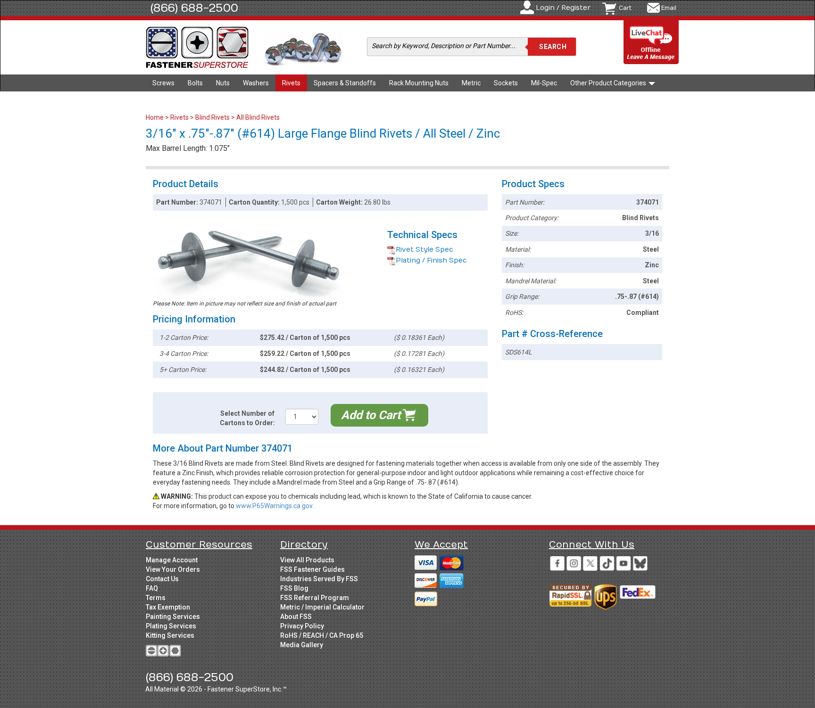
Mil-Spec (544, 83)
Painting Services (173, 616)
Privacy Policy (302, 626)
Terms (156, 597)
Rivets (291, 83)
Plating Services (171, 626)
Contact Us (162, 579)
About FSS (296, 616)
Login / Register (563, 8)
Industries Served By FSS (319, 579)
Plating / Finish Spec (431, 260)
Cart (625, 8)
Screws (163, 83)
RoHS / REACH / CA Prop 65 (321, 635)
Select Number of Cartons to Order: (247, 418)
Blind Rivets (212, 117)
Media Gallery (301, 645)
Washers (256, 83)
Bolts (195, 83)
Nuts (223, 83)
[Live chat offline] (651, 42)
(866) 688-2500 (194, 8)
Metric (471, 83)
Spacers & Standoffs (345, 83)
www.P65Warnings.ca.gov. (275, 506)
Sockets (506, 83)
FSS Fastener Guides (312, 569)
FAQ (152, 588)
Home (155, 117)
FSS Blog (294, 588)
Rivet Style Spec (424, 250)
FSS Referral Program (314, 597)
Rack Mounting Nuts (419, 83)
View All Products (307, 560)
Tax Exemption (168, 607)
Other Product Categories (609, 83)
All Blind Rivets (258, 117)
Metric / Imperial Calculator (322, 607)
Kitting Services (170, 635)
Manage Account (172, 560)
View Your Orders (173, 569)
